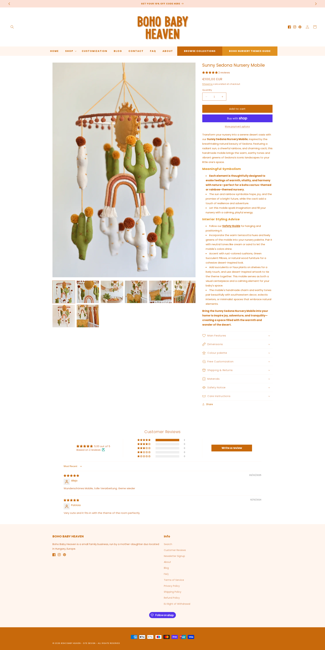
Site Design (89, 643)
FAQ (166, 574)
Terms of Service (174, 580)
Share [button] (209, 404)
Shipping (207, 84)
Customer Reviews (175, 550)
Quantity (207, 90)
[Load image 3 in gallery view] (112, 292)
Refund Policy (172, 597)
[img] (71, 475)
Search (168, 544)
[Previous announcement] (9, 3)
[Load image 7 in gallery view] (63, 316)
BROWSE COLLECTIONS (199, 51)
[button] (12, 27)
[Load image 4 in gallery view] (136, 292)
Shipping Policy (172, 592)
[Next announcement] (316, 3)
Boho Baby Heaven (71, 643)
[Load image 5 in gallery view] (160, 292)
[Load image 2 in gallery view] (88, 292)
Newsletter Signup (174, 556)
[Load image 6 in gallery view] (184, 292)
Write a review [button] (232, 448)
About (167, 562)
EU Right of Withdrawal (177, 604)
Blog (166, 568)
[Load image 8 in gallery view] (88, 316)
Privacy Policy (172, 586)
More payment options (237, 126)
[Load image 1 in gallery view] (63, 292)
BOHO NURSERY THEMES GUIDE (250, 51)
